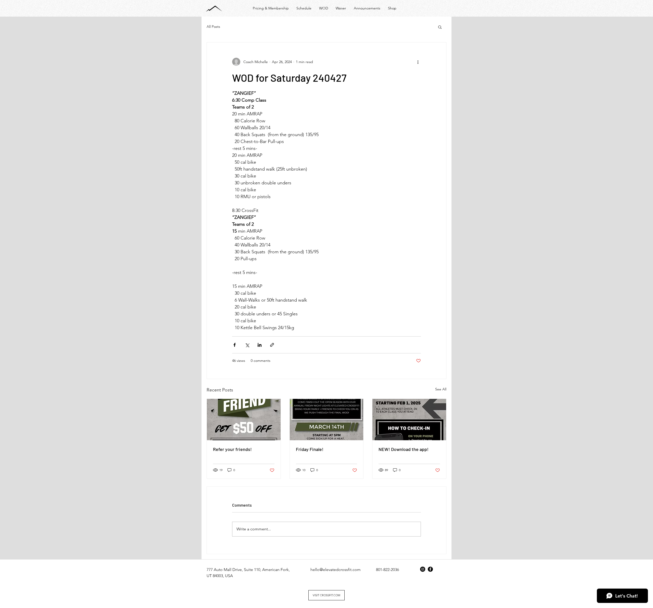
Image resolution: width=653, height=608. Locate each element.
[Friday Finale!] (326, 419)
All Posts (213, 26)
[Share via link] (272, 344)
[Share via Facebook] (234, 344)
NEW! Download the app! (404, 449)
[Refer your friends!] (244, 419)
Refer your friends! (232, 449)
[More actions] (418, 62)
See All (440, 389)
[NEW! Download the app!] (409, 419)
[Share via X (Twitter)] (247, 344)
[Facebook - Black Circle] (430, 569)
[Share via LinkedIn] (259, 344)
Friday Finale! (309, 449)
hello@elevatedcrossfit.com (335, 569)
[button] (439, 27)
